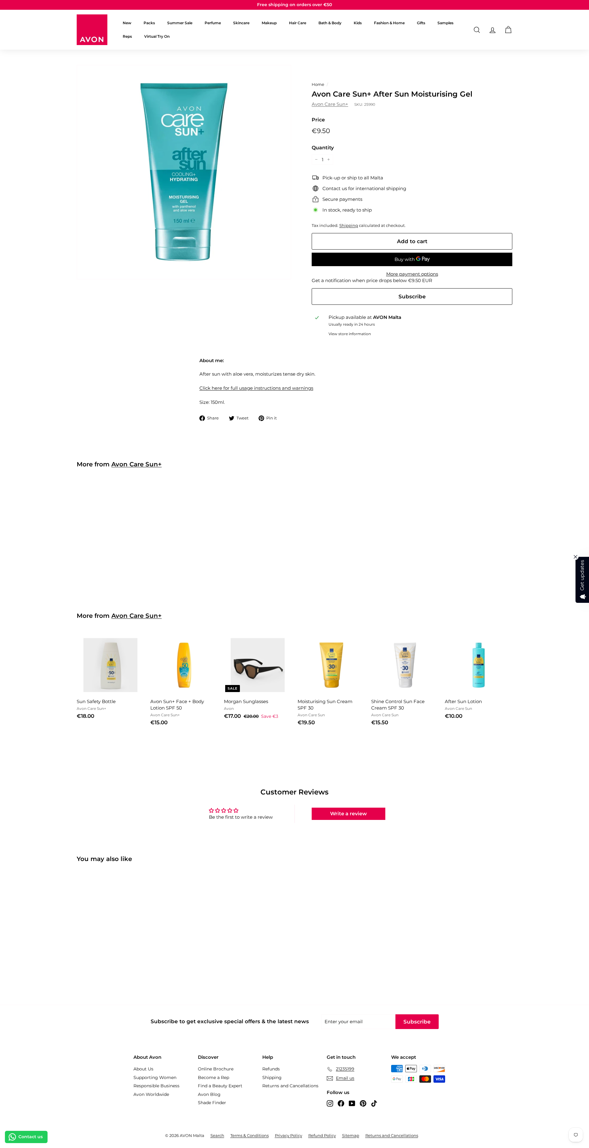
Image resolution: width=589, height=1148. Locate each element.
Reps (127, 36)
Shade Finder (212, 1102)
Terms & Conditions (249, 1135)
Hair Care (297, 23)
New (127, 23)
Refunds (271, 1069)
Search (217, 1135)
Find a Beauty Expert (220, 1086)
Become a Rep (213, 1077)
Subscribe (412, 296)
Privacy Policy (288, 1135)
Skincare (241, 23)
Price (318, 120)
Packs (149, 23)
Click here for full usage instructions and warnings (256, 388)
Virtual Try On (157, 36)
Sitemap (350, 1135)
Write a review (348, 814)
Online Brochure (215, 1069)
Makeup (269, 23)
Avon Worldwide (151, 1094)
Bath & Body (329, 23)
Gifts (421, 23)
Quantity (323, 148)
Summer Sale (179, 23)
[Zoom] (184, 172)
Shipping (348, 225)
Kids (358, 23)
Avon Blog (209, 1094)
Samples (445, 23)
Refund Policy (322, 1135)
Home (318, 84)
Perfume (213, 23)
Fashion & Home (389, 23)
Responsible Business (156, 1086)
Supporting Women (154, 1077)
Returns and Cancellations (290, 1086)
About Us (143, 1069)
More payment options (412, 274)
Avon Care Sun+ (330, 104)
